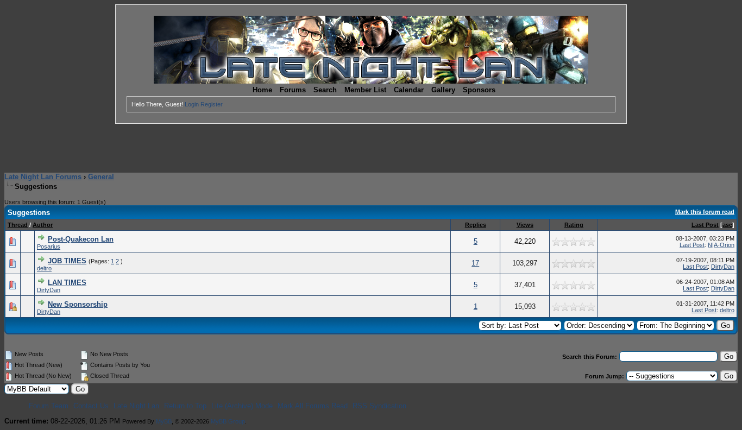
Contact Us (91, 406)
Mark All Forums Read (313, 406)
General (101, 177)
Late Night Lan (136, 406)
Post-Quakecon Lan (81, 239)
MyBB (164, 421)
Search (325, 90)
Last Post (705, 225)
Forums (293, 90)
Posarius (48, 246)
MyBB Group (228, 421)
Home (262, 90)
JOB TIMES (67, 261)
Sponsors (479, 90)
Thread (18, 225)
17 (475, 263)
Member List (365, 90)
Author (43, 225)
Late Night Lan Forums (42, 177)
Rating (573, 225)
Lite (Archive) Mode (242, 406)
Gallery (443, 90)
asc (727, 225)
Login (192, 104)
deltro (44, 268)
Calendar (409, 90)
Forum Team (48, 406)
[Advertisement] (371, 148)
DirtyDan (722, 266)
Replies (475, 225)
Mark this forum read (704, 211)
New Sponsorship (78, 304)
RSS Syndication (379, 406)
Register (211, 104)
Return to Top (185, 406)
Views (525, 225)
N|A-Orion (721, 245)
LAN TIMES (67, 283)
